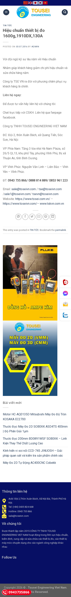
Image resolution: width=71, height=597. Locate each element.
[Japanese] (35, 2)
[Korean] (40, 2)
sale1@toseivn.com (17, 194)
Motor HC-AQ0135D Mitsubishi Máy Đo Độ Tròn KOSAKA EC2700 (34, 417)
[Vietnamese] (45, 2)
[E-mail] (65, 304)
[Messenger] (65, 293)
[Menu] (6, 12)
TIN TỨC (7, 25)
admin (35, 46)
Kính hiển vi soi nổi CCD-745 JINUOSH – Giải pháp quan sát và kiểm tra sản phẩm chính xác (33, 453)
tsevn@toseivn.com (45, 194)
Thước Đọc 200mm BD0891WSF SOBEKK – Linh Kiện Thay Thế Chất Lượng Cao (35, 441)
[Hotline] (65, 282)
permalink (60, 230)
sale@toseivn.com (23, 189)
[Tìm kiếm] (65, 12)
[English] (30, 2)
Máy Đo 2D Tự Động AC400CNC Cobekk (29, 463)
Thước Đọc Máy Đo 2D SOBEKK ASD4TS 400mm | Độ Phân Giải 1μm (35, 429)
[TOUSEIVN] (36, 12)
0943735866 (19, 592)
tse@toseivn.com (50, 189)
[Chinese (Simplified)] (25, 2)
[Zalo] (65, 315)
